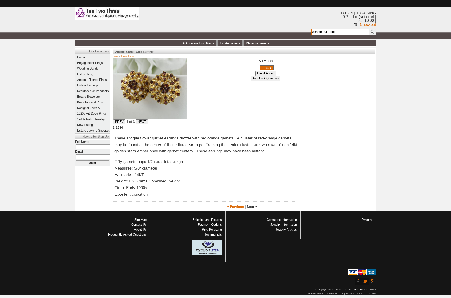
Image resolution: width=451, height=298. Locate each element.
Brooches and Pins (90, 102)
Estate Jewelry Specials (93, 130)
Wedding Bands (87, 68)
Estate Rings (86, 74)
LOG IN (347, 13)
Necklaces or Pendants (93, 91)
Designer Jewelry (88, 108)
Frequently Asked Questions (127, 234)
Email (79, 151)
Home (116, 56)
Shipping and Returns (207, 219)
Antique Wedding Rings (198, 43)
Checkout (368, 25)
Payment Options (210, 224)
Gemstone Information (282, 219)
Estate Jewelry (230, 43)
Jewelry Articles (286, 229)
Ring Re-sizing (212, 229)
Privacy (367, 219)
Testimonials (213, 234)
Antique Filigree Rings (92, 79)
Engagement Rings (90, 63)
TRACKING (366, 13)
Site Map (140, 219)
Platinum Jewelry (257, 43)
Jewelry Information (283, 224)
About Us (140, 229)
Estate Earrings (128, 56)
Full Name (82, 141)
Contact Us (139, 224)
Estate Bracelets (88, 96)
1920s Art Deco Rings (92, 113)
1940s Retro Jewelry (91, 119)
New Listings (85, 125)
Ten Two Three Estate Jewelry (359, 289)
